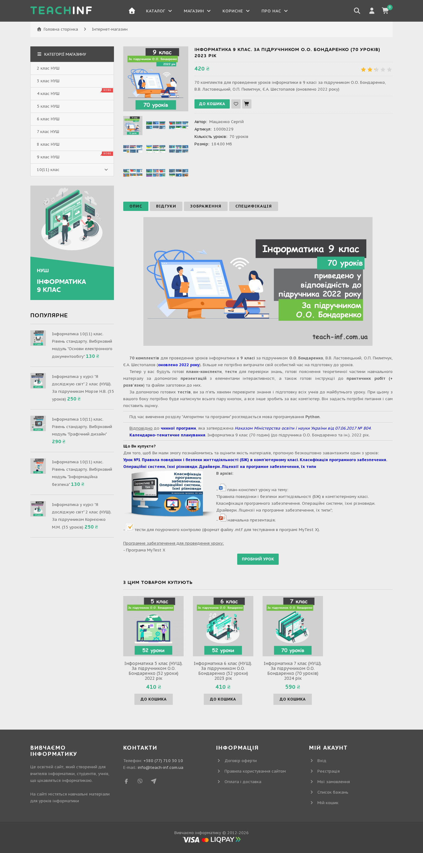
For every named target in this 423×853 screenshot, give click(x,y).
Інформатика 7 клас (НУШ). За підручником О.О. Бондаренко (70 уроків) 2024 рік (293, 671)
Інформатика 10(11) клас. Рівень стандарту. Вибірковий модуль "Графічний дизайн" (82, 427)
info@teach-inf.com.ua (160, 767)
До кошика (154, 699)
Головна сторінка (61, 29)
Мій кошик (327, 802)
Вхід (321, 760)
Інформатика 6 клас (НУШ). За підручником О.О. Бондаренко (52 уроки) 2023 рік (223, 671)
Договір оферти (241, 760)
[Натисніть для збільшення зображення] (155, 78)
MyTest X (156, 550)
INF (61, 10)
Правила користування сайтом (255, 771)
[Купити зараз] (246, 104)
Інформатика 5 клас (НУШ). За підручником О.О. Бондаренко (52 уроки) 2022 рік (153, 671)
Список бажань (332, 792)
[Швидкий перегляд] (153, 626)
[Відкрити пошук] (357, 11)
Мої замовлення (333, 781)
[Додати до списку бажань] (236, 104)
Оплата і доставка (243, 781)
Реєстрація (328, 771)
